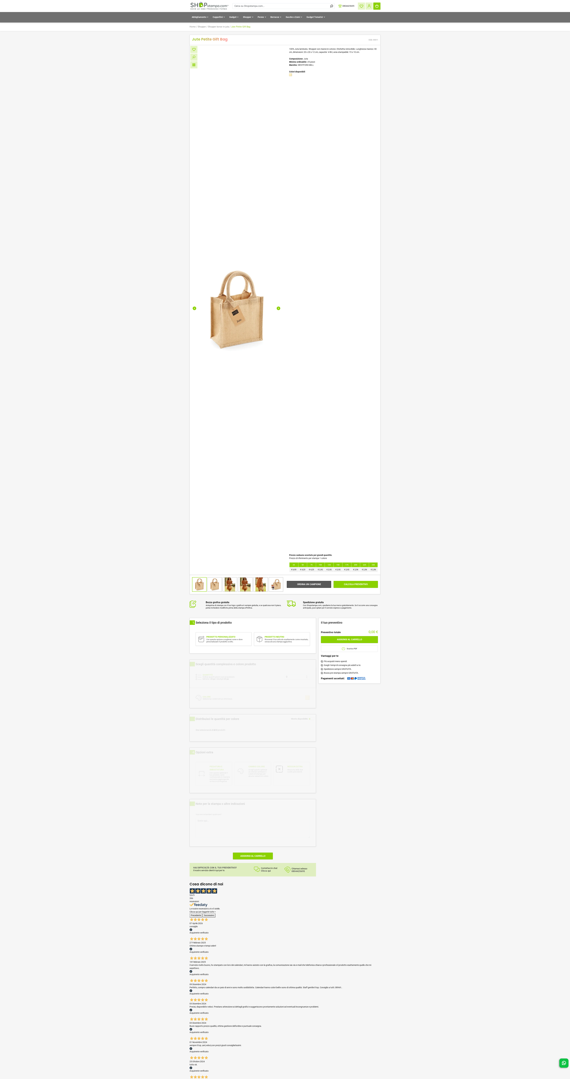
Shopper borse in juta (218, 26)
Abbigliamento (199, 17)
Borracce (274, 17)
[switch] (311, 719)
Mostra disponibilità (299, 719)
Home (193, 26)
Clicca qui (266, 871)
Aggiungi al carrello (252, 856)
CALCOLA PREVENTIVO (356, 584)
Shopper (247, 17)
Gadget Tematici (315, 17)
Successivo (209, 915)
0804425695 (348, 6)
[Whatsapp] (564, 1063)
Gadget (233, 17)
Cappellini (218, 17)
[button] (194, 308)
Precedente (196, 915)
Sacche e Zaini (293, 17)
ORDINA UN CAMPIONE (309, 584)
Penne (261, 17)
